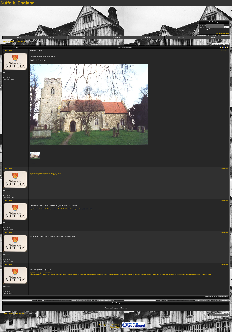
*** (227, 298)
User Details (116, 37)
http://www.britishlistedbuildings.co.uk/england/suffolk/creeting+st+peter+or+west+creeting (61, 209)
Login (226, 27)
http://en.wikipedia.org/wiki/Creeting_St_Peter (45, 174)
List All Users (51, 37)
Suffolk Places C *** (22, 41)
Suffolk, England (8, 41)
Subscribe (226, 313)
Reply (227, 44)
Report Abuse (115, 327)
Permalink (224, 51)
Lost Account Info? (222, 33)
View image (32, 163)
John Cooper (7, 50)
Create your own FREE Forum (109, 325)
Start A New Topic (218, 44)
